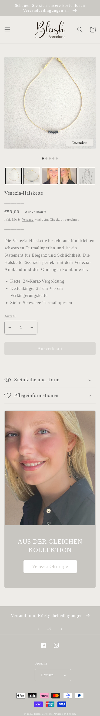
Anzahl (10, 316)
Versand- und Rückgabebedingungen (47, 615)
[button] (7, 29)
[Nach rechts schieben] (62, 629)
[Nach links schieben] (38, 629)
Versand (27, 219)
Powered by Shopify (64, 713)
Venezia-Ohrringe (50, 566)
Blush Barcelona (43, 713)
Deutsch (47, 675)
